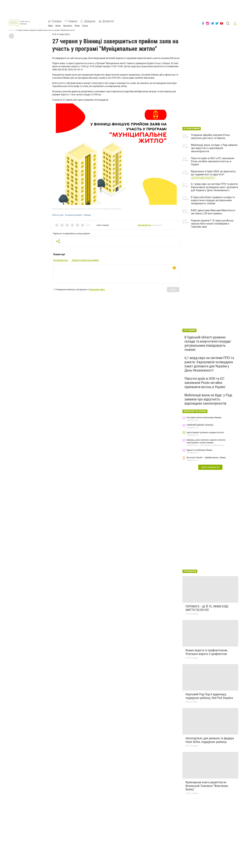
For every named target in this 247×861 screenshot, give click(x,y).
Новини (72, 21)
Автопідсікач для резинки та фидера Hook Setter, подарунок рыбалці (210, 740)
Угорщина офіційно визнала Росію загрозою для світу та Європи (210, 136)
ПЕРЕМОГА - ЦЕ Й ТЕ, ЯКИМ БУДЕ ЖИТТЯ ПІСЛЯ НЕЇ (207, 608)
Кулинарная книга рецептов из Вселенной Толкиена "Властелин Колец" (207, 785)
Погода (85, 26)
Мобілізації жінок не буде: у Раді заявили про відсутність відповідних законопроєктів (214, 148)
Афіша (50, 26)
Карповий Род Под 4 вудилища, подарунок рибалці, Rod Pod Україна (209, 696)
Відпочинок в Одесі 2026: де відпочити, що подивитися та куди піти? (213, 173)
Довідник (90, 21)
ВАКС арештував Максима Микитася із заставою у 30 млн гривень (213, 212)
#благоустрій (57, 215)
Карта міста (67, 26)
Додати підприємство (210, 467)
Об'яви (77, 26)
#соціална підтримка (73, 215)
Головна (56, 21)
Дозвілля (108, 21)
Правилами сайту (97, 289)
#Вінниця (87, 215)
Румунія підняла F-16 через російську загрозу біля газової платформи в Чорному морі (212, 223)
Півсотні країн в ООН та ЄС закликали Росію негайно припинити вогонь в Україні (212, 161)
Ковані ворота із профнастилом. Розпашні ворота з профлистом (207, 652)
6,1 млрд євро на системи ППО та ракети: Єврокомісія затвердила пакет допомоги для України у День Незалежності (214, 187)
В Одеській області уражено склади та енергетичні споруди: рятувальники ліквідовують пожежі (213, 200)
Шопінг (58, 26)
